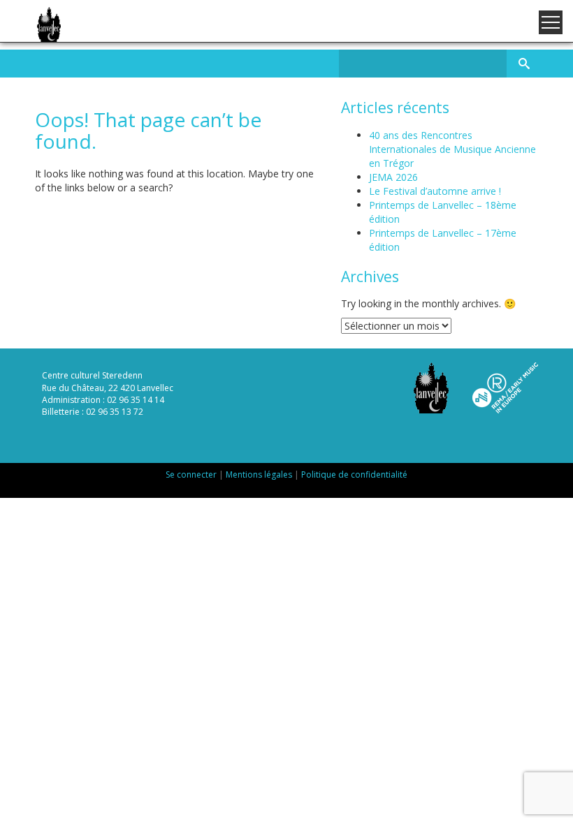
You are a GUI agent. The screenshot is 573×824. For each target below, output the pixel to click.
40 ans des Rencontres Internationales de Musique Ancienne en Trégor (452, 149)
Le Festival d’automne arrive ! (435, 191)
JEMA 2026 (393, 177)
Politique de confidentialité (354, 474)
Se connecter (191, 474)
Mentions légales (259, 474)
